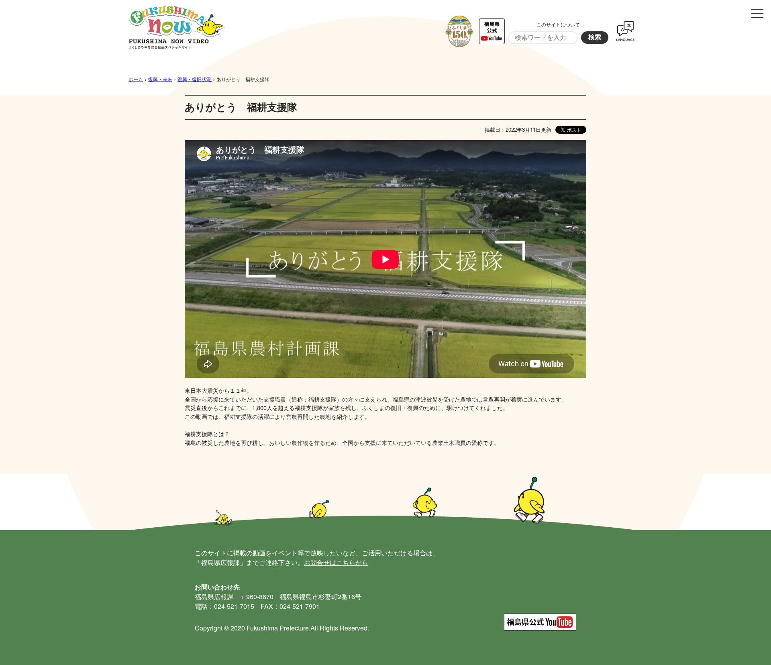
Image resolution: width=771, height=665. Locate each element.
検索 (594, 37)
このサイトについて (558, 24)
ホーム (135, 78)
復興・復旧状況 (194, 78)
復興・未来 (160, 78)
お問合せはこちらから (336, 562)
